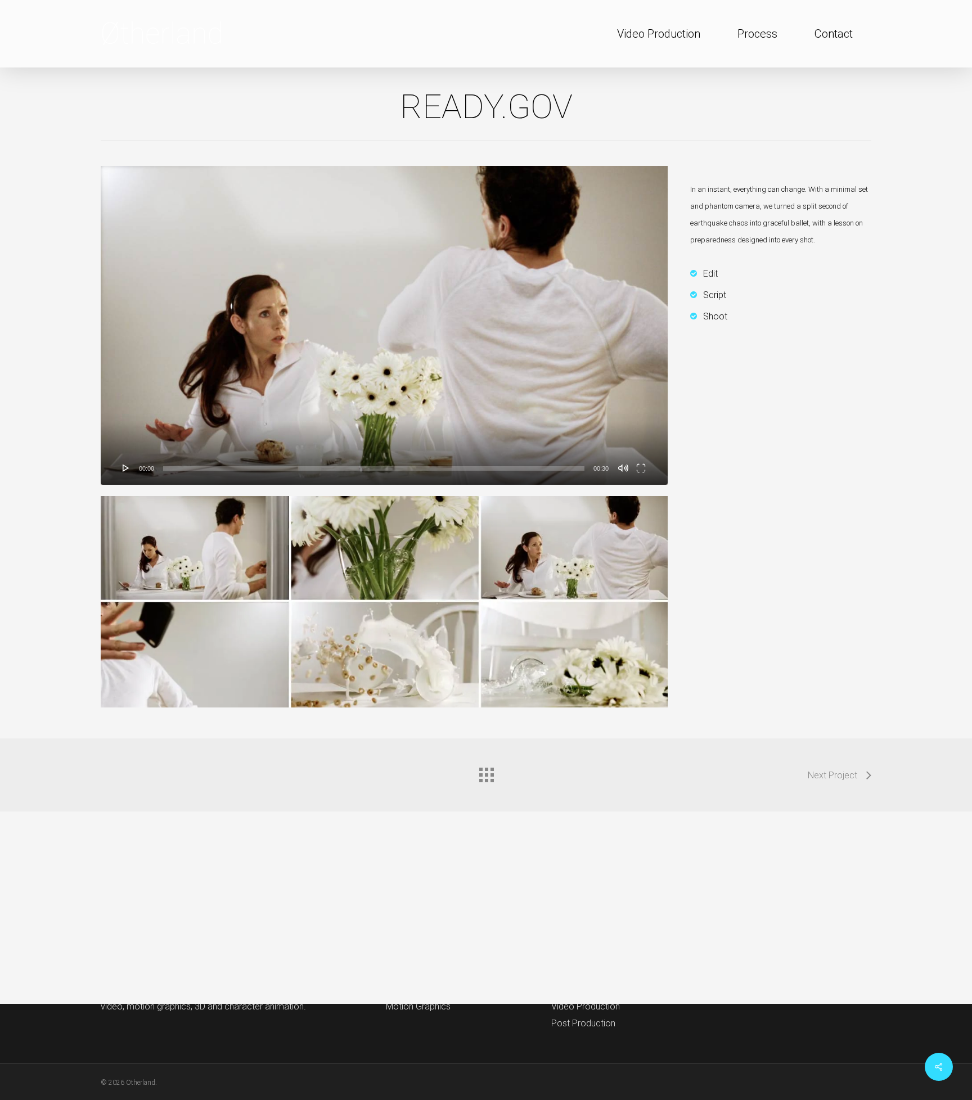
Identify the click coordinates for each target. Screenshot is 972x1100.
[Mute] (623, 468)
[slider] (373, 468)
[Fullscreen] (641, 468)
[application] (384, 325)
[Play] (126, 468)
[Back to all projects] (486, 772)
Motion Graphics (418, 1006)
